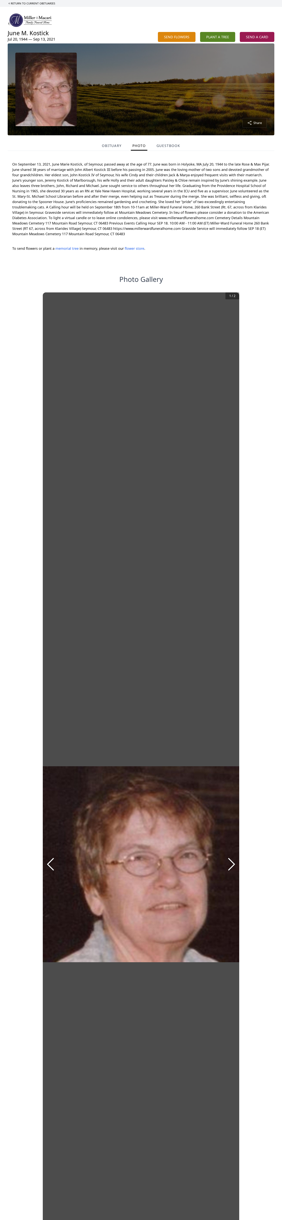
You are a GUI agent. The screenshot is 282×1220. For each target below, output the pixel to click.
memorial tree (67, 248)
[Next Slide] (231, 864)
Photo (139, 145)
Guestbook (168, 145)
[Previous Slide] (50, 864)
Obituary (111, 145)
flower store (134, 248)
